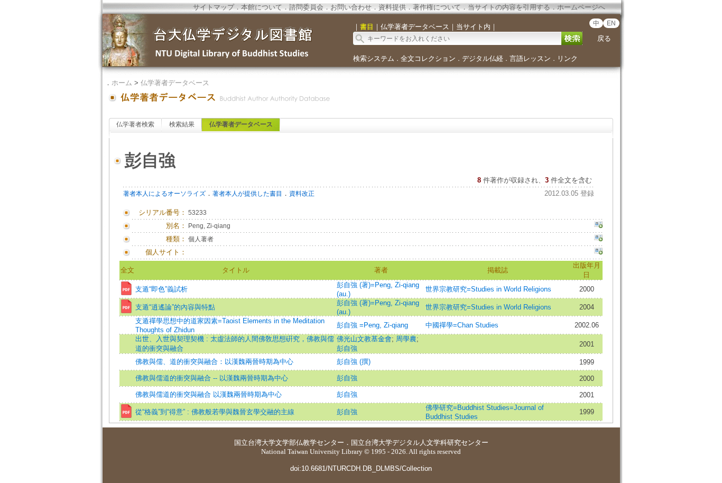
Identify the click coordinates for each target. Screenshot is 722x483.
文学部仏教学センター (309, 442)
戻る (604, 38)
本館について (261, 7)
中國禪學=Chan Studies (461, 325)
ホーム (122, 83)
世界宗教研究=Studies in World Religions (488, 289)
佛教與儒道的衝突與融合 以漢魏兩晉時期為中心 (208, 394)
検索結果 (182, 124)
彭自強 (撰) (354, 362)
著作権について (437, 7)
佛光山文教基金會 (364, 339)
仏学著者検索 (135, 124)
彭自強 (347, 348)
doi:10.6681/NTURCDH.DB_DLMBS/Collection (361, 468)
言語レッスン (530, 58)
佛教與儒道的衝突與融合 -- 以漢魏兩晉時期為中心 (211, 378)
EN (611, 23)
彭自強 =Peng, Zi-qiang (372, 325)
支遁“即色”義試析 (161, 289)
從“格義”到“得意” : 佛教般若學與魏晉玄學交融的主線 (214, 412)
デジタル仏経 (482, 58)
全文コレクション (428, 58)
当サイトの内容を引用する (509, 7)
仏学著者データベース (175, 83)
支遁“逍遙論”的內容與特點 (175, 307)
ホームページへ (581, 7)
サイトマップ (213, 7)
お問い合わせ (351, 7)
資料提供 (392, 7)
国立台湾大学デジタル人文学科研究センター (419, 442)
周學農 (406, 339)
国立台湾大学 (254, 442)
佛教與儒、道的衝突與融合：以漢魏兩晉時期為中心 (214, 362)
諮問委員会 (306, 7)
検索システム (373, 58)
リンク (567, 58)
